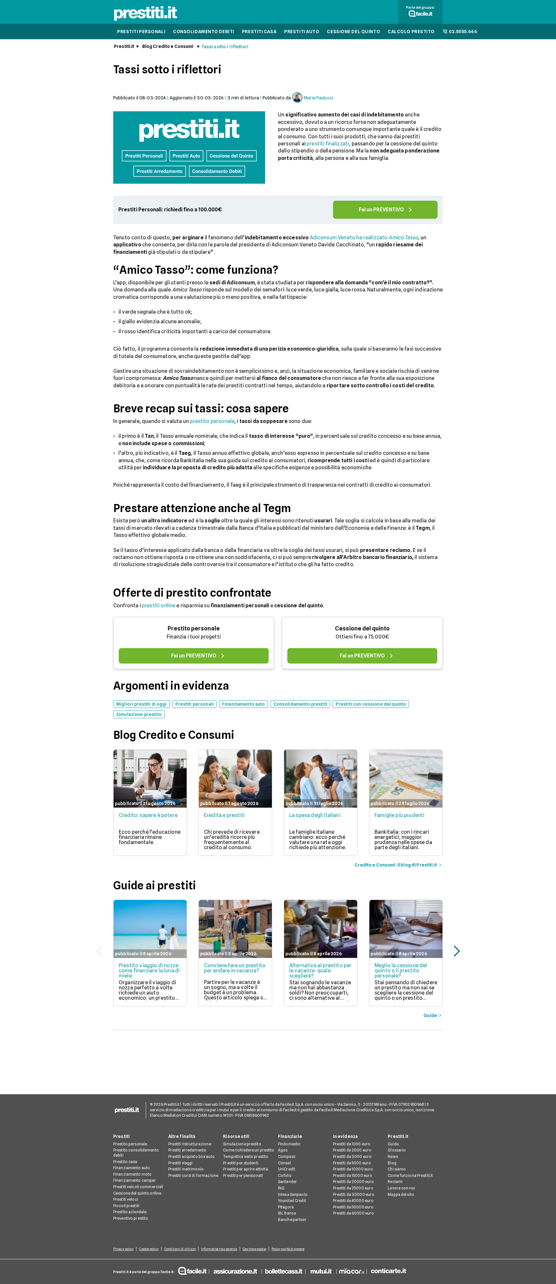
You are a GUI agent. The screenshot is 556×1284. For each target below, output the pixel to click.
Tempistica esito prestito (245, 1156)
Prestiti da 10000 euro (353, 1169)
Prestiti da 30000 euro (354, 1194)
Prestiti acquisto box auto (191, 1156)
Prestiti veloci (125, 1199)
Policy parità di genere (288, 1249)
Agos (282, 1150)
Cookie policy (148, 1249)
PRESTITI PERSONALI (141, 31)
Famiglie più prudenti (399, 815)
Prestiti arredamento (187, 1150)
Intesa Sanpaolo (293, 1194)
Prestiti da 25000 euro (353, 1188)
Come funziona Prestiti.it (410, 1175)
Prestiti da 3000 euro (352, 1156)
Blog (392, 1162)
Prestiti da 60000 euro (353, 1213)
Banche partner (292, 1219)
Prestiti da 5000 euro (352, 1162)
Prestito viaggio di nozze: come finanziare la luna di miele (149, 970)
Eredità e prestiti (224, 815)
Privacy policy (123, 1249)
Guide (393, 1144)
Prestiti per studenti (240, 1162)
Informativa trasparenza (219, 1249)
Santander (287, 1181)
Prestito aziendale (129, 1211)
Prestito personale (194, 628)
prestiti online (158, 605)
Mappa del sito (401, 1194)
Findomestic (289, 1144)
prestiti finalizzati (328, 144)
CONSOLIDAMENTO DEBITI (203, 31)
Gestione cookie (254, 1249)
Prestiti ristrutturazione (189, 1144)
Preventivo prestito (130, 1218)
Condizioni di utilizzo (180, 1249)
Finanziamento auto (131, 1167)
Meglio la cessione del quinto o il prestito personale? (401, 970)
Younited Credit (292, 1200)
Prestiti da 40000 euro (353, 1200)
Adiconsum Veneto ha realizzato (364, 237)
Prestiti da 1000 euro (352, 1144)
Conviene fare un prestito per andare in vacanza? (234, 968)
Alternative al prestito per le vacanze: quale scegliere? (320, 970)
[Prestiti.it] (145, 20)
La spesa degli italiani (314, 815)
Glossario (397, 1150)
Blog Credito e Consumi (168, 46)
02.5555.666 (463, 31)
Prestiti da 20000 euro (353, 1181)
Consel (284, 1162)
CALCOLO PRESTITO (411, 31)
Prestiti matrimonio (186, 1169)
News (393, 1156)
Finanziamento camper (134, 1180)
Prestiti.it (124, 46)
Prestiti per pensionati (243, 1175)
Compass (286, 1156)
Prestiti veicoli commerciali (138, 1186)
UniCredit (286, 1169)
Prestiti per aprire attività (245, 1169)
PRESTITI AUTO (301, 31)
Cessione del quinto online (137, 1193)
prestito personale (212, 421)
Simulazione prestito (242, 1144)
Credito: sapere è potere (148, 815)
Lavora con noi (401, 1188)
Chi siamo (397, 1169)
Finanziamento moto (132, 1174)
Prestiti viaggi (180, 1162)
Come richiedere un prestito (248, 1150)
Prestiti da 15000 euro (353, 1175)
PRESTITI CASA (259, 31)
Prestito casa (125, 1161)
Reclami (395, 1181)
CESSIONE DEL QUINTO (353, 31)
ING (281, 1188)
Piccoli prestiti (126, 1205)
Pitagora (286, 1207)
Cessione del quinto (362, 628)
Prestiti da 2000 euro (352, 1150)
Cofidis (284, 1175)
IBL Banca (287, 1213)
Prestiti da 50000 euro (353, 1207)
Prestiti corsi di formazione (193, 1175)
